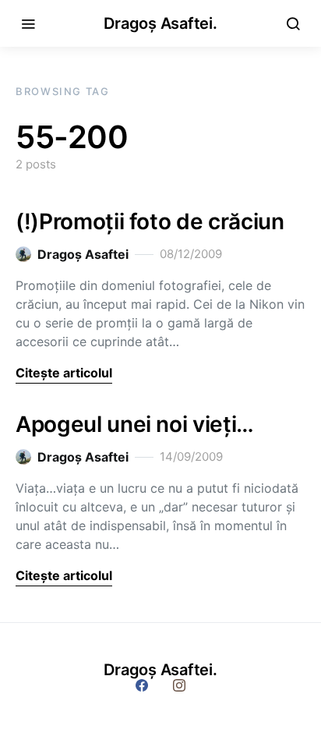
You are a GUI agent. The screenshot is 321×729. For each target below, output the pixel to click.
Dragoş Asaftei (83, 254)
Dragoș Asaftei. (160, 23)
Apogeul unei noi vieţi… (135, 424)
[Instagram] (179, 685)
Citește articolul (64, 372)
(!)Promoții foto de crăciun (150, 221)
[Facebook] (142, 685)
